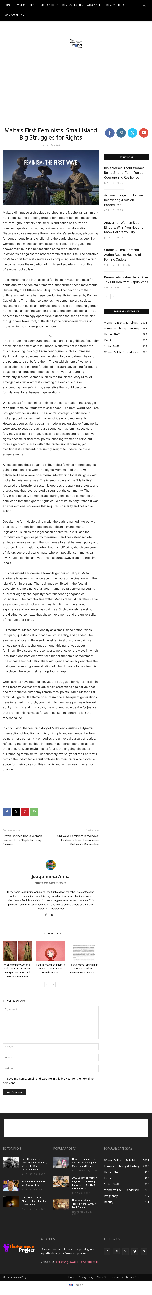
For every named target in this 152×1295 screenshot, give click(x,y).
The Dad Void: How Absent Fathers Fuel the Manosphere (34, 1201)
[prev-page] (46, 984)
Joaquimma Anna (51, 876)
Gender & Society (48, 5)
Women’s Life (94, 5)
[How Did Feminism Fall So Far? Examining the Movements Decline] (61, 1162)
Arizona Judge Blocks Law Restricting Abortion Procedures (123, 200)
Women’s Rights (115, 5)
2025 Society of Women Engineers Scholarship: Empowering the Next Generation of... (84, 1183)
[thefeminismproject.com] (76, 43)
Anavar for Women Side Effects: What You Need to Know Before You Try (123, 227)
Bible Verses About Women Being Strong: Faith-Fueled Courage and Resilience (124, 172)
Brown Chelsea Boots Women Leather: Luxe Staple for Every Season (22, 840)
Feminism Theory (24, 5)
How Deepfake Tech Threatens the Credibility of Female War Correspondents (34, 1164)
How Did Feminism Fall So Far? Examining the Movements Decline (84, 1162)
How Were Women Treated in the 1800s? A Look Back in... (84, 1203)
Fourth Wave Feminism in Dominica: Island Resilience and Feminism (84, 968)
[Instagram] (54, 915)
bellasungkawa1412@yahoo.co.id (77, 1262)
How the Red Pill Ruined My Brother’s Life (34, 1183)
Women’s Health (71, 5)
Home (8, 5)
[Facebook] (7, 812)
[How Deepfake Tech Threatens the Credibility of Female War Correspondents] (11, 1162)
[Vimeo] (134, 1251)
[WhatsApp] (34, 812)
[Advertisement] (76, 89)
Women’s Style (13, 15)
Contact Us (116, 1277)
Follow (121, 128)
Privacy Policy (86, 1277)
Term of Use (133, 1277)
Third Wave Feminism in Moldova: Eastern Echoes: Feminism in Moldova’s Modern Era (77, 840)
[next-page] (53, 984)
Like (109, 128)
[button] (144, 5)
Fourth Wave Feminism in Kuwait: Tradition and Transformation (50, 968)
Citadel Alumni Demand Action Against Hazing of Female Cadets (122, 254)
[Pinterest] (25, 812)
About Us (102, 1277)
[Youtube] (144, 1251)
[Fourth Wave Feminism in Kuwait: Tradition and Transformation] (50, 951)
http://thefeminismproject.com (51, 882)
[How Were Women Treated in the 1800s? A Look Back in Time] (61, 1204)
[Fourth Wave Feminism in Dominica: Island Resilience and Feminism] (84, 951)
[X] (16, 812)
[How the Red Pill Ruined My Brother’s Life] (11, 1185)
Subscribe (144, 128)
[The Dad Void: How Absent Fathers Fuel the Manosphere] (11, 1201)
